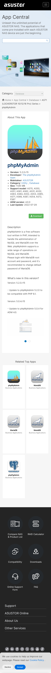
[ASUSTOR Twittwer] (27, 649)
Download (37, 216)
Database (34, 100)
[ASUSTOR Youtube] (37, 649)
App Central (20, 100)
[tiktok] (7, 649)
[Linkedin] (12, 649)
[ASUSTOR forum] (42, 649)
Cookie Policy (37, 660)
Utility (24, 183)
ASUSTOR (28, 180)
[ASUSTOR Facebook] (17, 649)
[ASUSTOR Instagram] (22, 649)
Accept (20, 667)
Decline (8, 667)
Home (7, 100)
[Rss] (32, 649)
